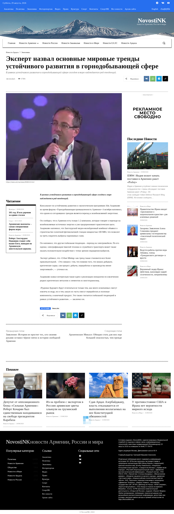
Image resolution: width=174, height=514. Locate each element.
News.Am (55, 308)
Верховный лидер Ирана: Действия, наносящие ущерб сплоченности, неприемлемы (153, 272)
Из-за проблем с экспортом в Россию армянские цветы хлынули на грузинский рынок (64, 407)
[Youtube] (168, 3)
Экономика (25, 52)
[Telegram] (157, 3)
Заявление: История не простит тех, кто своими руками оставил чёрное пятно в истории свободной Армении (33, 337)
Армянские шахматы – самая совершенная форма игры (20, 226)
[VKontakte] (163, 3)
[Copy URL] (165, 78)
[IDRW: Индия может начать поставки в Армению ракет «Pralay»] (147, 155)
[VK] (146, 78)
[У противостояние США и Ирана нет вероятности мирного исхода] (151, 385)
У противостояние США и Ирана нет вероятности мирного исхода (149, 405)
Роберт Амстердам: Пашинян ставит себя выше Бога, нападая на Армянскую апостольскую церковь (20, 243)
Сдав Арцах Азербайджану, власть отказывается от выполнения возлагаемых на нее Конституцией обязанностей (107, 409)
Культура (12, 209)
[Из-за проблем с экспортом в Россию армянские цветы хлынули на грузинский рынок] (65, 385)
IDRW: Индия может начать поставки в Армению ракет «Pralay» (143, 179)
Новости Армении (15, 235)
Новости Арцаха (12, 52)
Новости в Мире (145, 206)
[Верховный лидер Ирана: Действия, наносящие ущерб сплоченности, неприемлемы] (132, 271)
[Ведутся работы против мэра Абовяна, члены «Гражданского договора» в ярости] (132, 251)
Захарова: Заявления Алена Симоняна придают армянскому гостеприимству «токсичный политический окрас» (153, 233)
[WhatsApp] (153, 78)
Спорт (11, 221)
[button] (164, 43)
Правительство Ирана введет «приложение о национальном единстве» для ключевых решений (153, 213)
